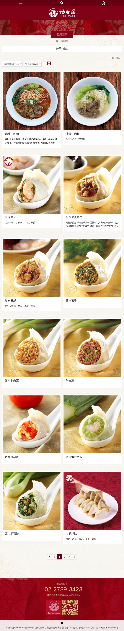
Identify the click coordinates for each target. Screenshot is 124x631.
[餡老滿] (62, 12)
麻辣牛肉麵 (31, 109)
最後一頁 (74, 556)
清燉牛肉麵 (92, 108)
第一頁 (49, 556)
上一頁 (54, 556)
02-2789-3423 (63, 589)
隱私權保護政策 (111, 627)
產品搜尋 (62, 3)
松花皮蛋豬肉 (92, 193)
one (44, 63)
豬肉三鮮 (31, 275)
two (49, 63)
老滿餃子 (31, 191)
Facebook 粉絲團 (54, 607)
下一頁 (69, 556)
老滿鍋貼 (92, 508)
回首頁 (103, 3)
